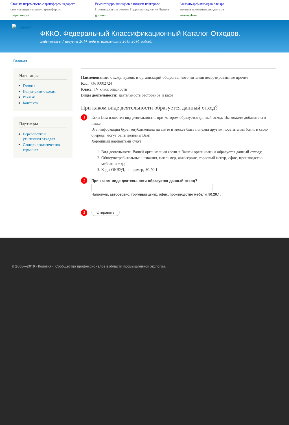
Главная (20, 60)
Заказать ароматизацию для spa (202, 4)
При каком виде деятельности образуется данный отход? (144, 180)
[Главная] (22, 27)
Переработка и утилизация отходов (39, 136)
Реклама (29, 97)
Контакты (30, 102)
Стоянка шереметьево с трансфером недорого (42, 4)
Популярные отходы (39, 91)
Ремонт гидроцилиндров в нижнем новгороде (127, 4)
